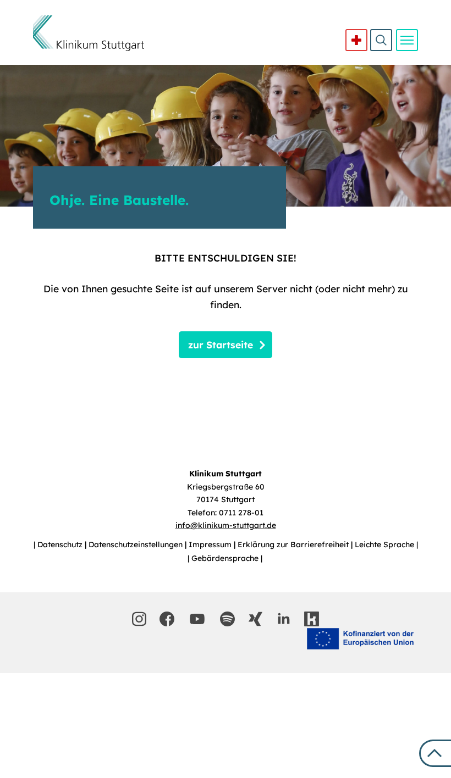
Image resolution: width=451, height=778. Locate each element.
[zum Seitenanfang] (435, 753)
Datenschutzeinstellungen (137, 544)
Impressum (211, 544)
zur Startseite (220, 344)
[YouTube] (197, 619)
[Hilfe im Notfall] (356, 40)
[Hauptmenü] (407, 40)
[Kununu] (311, 619)
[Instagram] (139, 619)
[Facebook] (167, 619)
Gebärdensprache (226, 558)
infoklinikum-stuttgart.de (225, 525)
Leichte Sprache (385, 544)
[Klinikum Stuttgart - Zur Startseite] (88, 33)
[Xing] (255, 619)
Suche (381, 40)
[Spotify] (227, 619)
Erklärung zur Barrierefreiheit (294, 544)
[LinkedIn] (283, 619)
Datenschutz (61, 544)
